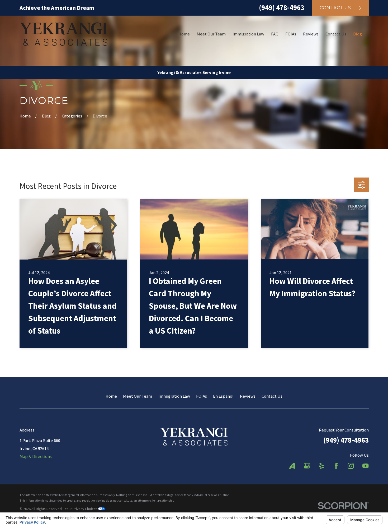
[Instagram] (351, 466)
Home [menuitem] (184, 34)
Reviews (247, 396)
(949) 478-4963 (281, 7)
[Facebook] (336, 466)
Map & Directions (36, 456)
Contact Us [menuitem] (335, 34)
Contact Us (272, 396)
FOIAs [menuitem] (290, 34)
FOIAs (201, 396)
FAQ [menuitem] (274, 34)
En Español (223, 396)
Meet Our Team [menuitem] (211, 34)
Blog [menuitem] (357, 34)
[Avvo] (292, 466)
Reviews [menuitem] (311, 34)
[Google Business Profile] (307, 466)
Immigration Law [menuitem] (248, 34)
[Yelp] (321, 466)
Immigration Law (174, 396)
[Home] (64, 34)
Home (111, 396)
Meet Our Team (137, 396)
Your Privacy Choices (81, 508)
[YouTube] (365, 466)
